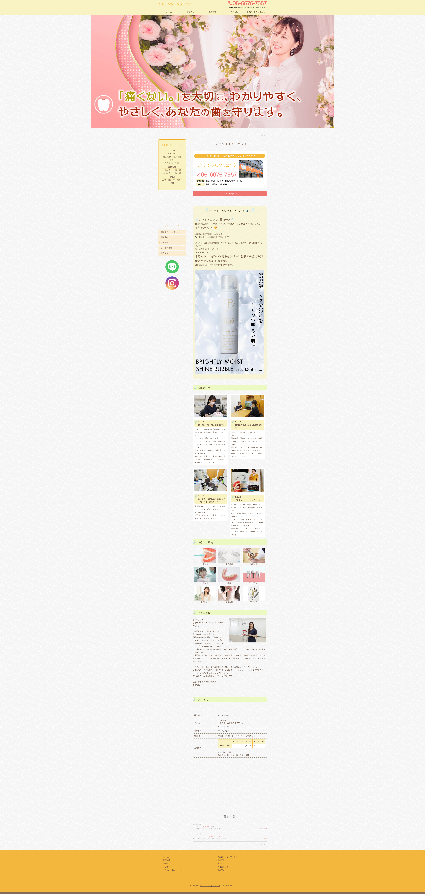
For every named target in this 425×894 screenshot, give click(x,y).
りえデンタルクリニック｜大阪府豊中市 (174, 4)
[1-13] (253, 593)
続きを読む (263, 829)
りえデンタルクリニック (210, 886)
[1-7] (254, 555)
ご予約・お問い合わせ (256, 12)
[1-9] (229, 574)
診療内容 (190, 12)
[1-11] (205, 593)
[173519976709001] (172, 288)
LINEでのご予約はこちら (229, 194)
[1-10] (254, 574)
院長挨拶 (212, 12)
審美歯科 (164, 237)
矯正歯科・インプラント (171, 232)
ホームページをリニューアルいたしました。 (207, 836)
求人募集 (164, 243)
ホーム (169, 12)
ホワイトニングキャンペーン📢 (203, 826)
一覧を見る (263, 844)
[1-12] (229, 593)
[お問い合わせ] (230, 190)
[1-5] (205, 555)
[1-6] (229, 555)
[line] (172, 272)
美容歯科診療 (166, 248)
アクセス (234, 12)
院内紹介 (164, 253)
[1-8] (205, 574)
